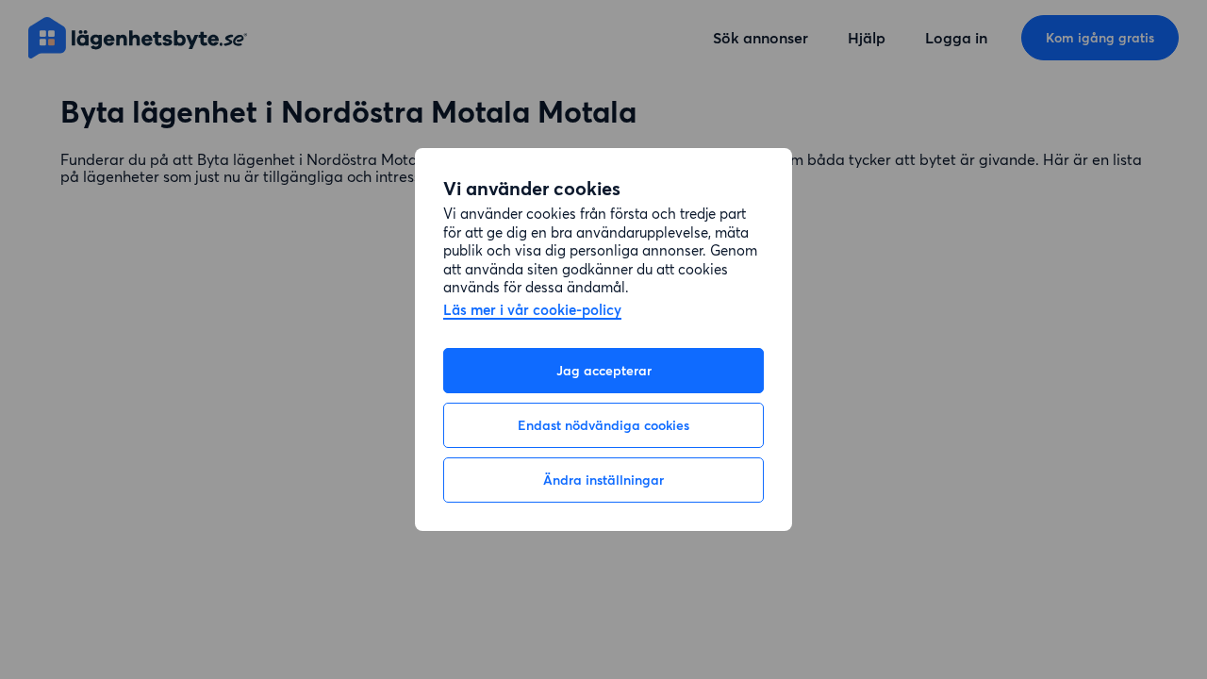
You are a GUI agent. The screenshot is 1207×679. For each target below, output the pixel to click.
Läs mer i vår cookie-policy (532, 311)
